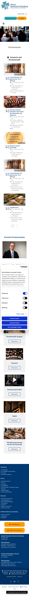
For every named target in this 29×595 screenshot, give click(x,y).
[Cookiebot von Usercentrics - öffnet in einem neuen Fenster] (20, 267)
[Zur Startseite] (14, 5)
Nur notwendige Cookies (14, 327)
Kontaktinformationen (11, 576)
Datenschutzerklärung (13, 586)
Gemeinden (4, 467)
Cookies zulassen (14, 318)
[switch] (25, 298)
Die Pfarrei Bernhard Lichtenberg (9, 511)
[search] (26, 14)
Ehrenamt (3, 495)
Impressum (19, 576)
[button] (22, 18)
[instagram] (18, 581)
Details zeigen (20, 313)
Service (2, 478)
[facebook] (11, 581)
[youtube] (14, 581)
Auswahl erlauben (14, 322)
